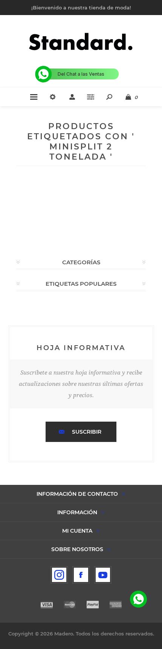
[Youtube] (103, 575)
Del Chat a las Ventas (81, 74)
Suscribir (86, 431)
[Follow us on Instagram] (59, 575)
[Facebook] (81, 575)
